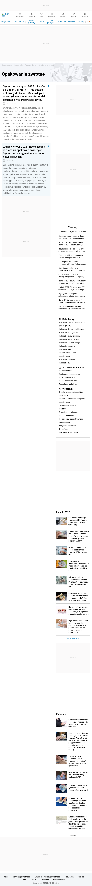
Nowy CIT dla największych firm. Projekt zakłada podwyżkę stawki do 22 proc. (72, 301)
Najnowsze (73, 232)
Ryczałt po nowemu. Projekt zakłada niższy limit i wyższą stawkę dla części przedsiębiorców (72, 307)
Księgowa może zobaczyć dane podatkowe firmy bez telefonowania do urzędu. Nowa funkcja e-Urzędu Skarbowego (72, 237)
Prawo (41, 22)
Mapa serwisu (59, 879)
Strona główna (7, 65)
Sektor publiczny (31, 22)
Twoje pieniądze (50, 22)
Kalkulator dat (64, 363)
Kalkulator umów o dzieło (69, 339)
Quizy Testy (63, 429)
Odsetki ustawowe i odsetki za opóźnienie (71, 393)
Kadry (14, 22)
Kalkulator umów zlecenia (69, 336)
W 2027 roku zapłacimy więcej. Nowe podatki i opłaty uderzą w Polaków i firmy (70, 244)
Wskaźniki (67, 388)
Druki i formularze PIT (67, 377)
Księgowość (5, 22)
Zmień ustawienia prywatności (47, 877)
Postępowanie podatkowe (69, 374)
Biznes (21, 22)
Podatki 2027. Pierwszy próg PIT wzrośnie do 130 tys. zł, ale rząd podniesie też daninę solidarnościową (71, 288)
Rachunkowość (65, 371)
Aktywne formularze (73, 367)
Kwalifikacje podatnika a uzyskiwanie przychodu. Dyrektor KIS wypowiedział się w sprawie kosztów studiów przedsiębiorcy (71, 269)
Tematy (27, 65)
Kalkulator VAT (65, 349)
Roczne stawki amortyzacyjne (71, 419)
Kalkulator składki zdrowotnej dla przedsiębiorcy (72, 324)
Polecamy (61, 713)
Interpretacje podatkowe (68, 432)
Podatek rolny (64, 422)
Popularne (63, 232)
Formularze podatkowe (68, 384)
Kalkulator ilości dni (67, 359)
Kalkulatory (68, 319)
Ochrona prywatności (22, 877)
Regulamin (69, 877)
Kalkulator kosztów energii (69, 343)
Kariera (81, 877)
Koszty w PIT (64, 409)
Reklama (45, 879)
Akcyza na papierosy (67, 426)
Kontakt (34, 879)
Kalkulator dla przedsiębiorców (71, 329)
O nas (6, 877)
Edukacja (81, 22)
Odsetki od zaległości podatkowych (67, 354)
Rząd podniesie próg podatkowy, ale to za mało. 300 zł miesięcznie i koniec (72, 250)
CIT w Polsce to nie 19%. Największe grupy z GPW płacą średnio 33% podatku (71, 275)
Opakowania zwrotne (46, 65)
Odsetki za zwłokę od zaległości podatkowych (72, 400)
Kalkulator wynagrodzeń (68, 333)
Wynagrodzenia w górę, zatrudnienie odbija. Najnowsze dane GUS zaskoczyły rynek (71, 295)
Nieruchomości (69, 22)
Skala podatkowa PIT (67, 405)
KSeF (89, 22)
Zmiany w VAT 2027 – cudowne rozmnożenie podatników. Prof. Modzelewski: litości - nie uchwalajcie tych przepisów (71, 256)
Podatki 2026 (63, 512)
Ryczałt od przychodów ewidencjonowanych (68, 414)
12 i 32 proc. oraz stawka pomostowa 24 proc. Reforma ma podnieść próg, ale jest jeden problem (71, 263)
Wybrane (82, 232)
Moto (60, 22)
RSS (24, 879)
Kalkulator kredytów (67, 346)
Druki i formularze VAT (68, 381)
